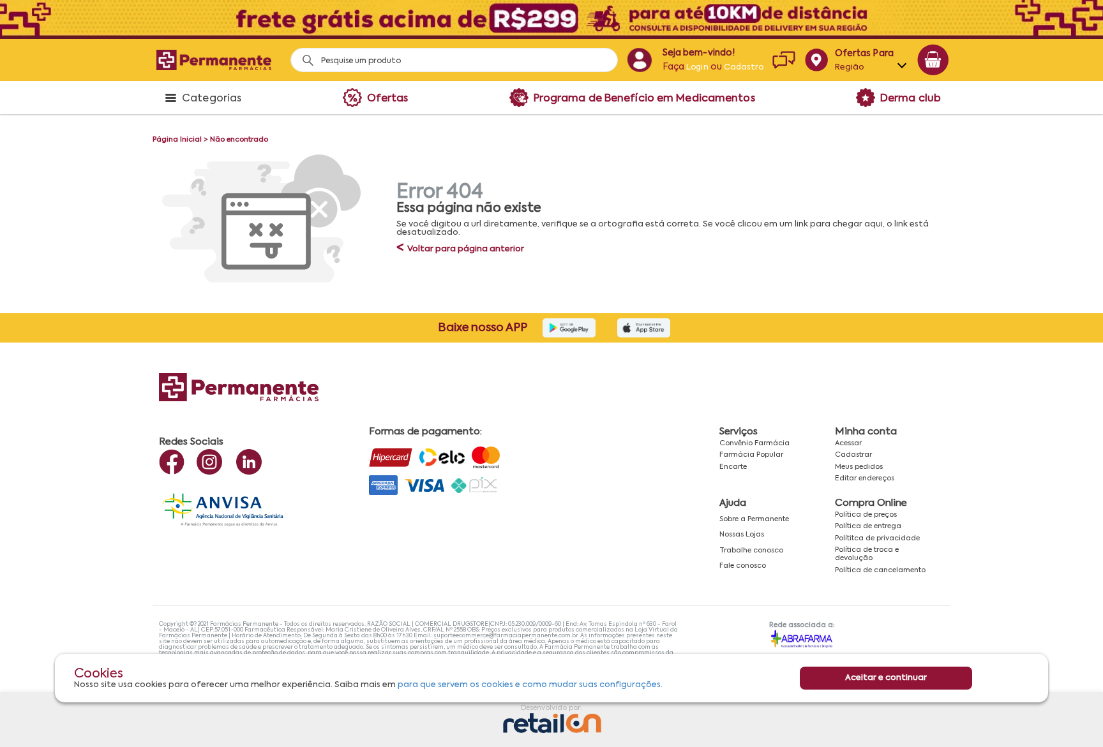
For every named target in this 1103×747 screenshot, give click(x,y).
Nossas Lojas (741, 534)
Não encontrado (239, 140)
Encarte (733, 467)
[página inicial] (214, 59)
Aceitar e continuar (886, 678)
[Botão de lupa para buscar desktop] (303, 56)
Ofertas (388, 99)
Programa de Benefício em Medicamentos (644, 99)
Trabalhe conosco (751, 550)
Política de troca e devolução (867, 554)
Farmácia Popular (751, 455)
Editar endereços (864, 478)
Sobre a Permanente (754, 519)
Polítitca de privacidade (877, 538)
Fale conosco (742, 566)
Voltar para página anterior (460, 249)
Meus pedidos (859, 467)
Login (697, 67)
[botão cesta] (933, 60)
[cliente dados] (639, 60)
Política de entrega (868, 526)
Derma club (910, 99)
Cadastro (743, 67)
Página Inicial (177, 140)
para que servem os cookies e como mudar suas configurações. (530, 685)
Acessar (848, 443)
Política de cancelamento (880, 570)
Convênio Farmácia (754, 443)
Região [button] (850, 67)
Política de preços (866, 515)
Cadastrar (853, 455)
